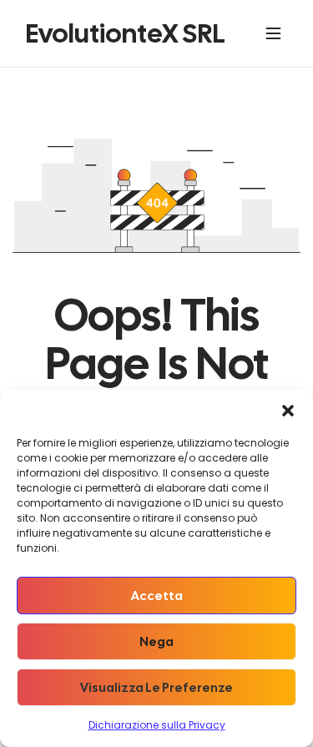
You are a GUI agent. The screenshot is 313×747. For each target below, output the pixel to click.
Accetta (157, 596)
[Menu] (276, 33)
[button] (288, 410)
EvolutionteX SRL (125, 33)
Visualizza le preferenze (156, 687)
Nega (156, 641)
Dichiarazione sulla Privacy (156, 725)
